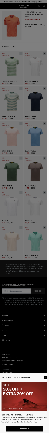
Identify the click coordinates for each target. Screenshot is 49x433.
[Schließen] (45, 377)
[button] (23, 216)
